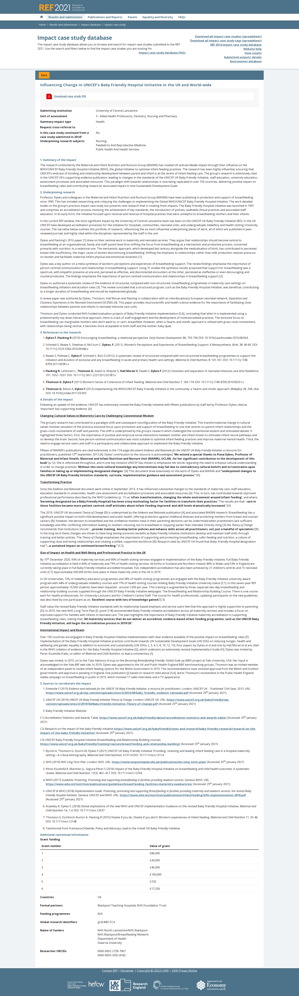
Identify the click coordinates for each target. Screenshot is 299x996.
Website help (252, 49)
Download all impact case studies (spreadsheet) (228, 36)
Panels (132, 17)
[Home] (41, 17)
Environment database (246, 61)
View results (253, 53)
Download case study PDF (70, 96)
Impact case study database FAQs (162, 53)
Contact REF (109, 970)
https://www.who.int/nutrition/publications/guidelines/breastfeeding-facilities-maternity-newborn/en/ (119, 784)
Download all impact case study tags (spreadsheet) (226, 41)
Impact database (91, 24)
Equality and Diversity (158, 17)
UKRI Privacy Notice (184, 970)
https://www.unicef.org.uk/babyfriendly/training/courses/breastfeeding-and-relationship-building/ (110, 744)
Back (44, 75)
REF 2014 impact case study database (236, 45)
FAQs (181, 17)
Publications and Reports (105, 17)
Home (42, 24)
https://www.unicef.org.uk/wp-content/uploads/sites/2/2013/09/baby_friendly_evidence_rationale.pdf (117, 693)
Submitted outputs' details (243, 57)
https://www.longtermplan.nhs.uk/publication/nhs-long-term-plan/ (159, 762)
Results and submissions (65, 17)
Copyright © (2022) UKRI (153, 970)
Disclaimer (127, 970)
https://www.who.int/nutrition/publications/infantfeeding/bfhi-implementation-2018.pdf (183, 795)
